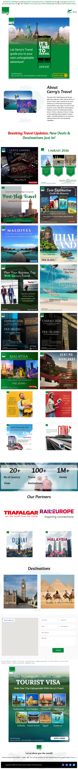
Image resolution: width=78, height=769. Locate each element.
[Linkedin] (70, 765)
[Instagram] (66, 765)
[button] (44, 11)
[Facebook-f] (63, 765)
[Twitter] (74, 765)
